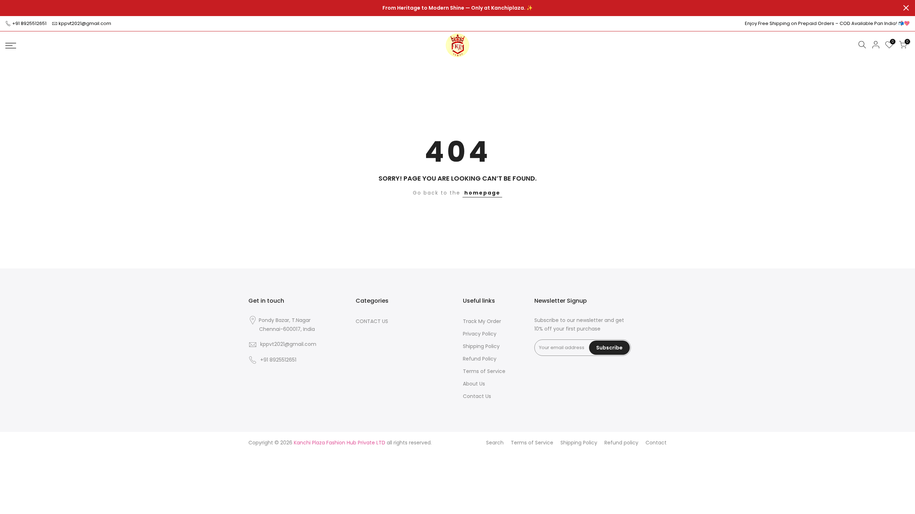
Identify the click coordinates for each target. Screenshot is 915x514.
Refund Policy (479, 358)
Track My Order (482, 321)
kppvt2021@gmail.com (85, 23)
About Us (474, 383)
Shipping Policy (481, 346)
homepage (482, 192)
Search (495, 442)
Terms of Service (484, 371)
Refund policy (621, 442)
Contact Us (477, 396)
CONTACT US (372, 321)
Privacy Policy (479, 333)
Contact (656, 442)
